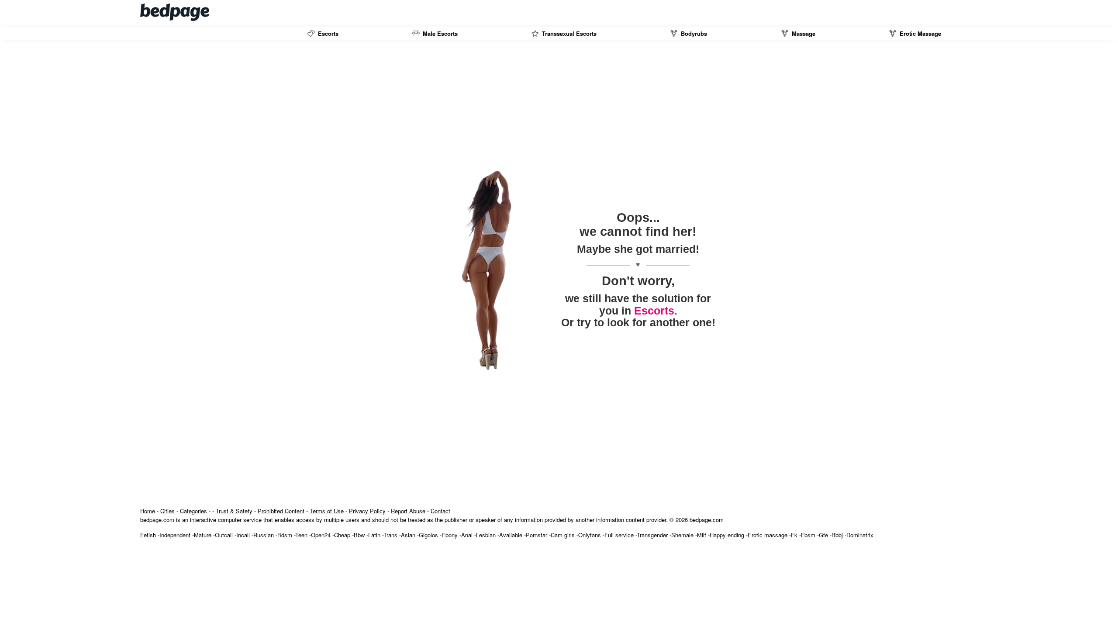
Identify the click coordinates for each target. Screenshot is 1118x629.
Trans (390, 535)
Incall (243, 535)
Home (147, 511)
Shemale (682, 535)
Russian (263, 535)
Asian (408, 535)
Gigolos (428, 535)
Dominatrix (859, 535)
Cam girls (563, 535)
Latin (374, 535)
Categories (193, 511)
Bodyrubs (693, 33)
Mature (202, 535)
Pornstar (536, 535)
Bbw (359, 535)
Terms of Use (327, 511)
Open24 (321, 535)
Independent (174, 535)
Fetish (148, 535)
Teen (301, 535)
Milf (701, 535)
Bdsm (284, 535)
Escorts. (655, 310)
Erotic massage (767, 535)
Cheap (342, 535)
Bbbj (837, 535)
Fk (794, 535)
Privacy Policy (367, 511)
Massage (802, 33)
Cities (167, 511)
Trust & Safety (234, 511)
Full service (619, 535)
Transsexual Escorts (568, 33)
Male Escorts (439, 33)
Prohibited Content (281, 511)
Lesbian (486, 535)
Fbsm (808, 535)
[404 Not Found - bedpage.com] (175, 12)
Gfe (823, 535)
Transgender (652, 535)
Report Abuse (408, 511)
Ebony (450, 535)
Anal (467, 535)
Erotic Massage (919, 33)
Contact (440, 511)
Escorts (327, 33)
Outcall (224, 535)
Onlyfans (589, 535)
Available (510, 535)
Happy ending (727, 535)
